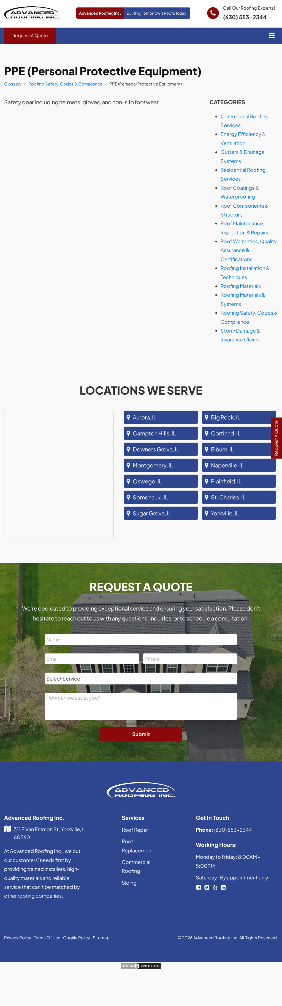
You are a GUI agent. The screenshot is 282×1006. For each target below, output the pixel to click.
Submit (141, 734)
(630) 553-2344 (245, 17)
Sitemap (101, 937)
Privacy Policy (17, 937)
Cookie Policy (76, 937)
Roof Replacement (137, 845)
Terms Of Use (47, 937)
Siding (129, 882)
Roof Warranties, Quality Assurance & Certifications (249, 250)
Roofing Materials (241, 286)
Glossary (12, 83)
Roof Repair (135, 829)
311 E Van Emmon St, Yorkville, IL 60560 (50, 833)
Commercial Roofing (136, 866)
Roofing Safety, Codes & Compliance (65, 83)
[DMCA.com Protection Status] (141, 967)
